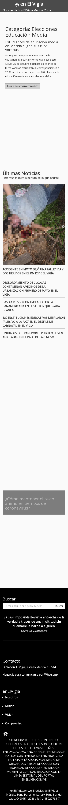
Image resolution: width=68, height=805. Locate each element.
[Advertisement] (34, 133)
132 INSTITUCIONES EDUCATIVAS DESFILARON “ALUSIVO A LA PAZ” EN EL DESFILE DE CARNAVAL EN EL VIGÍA (34, 322)
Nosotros (11, 697)
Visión (9, 715)
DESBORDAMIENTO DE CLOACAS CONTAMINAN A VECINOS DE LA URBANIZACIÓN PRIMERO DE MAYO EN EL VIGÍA (30, 288)
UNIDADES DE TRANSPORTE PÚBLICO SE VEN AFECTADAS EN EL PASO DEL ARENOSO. (33, 335)
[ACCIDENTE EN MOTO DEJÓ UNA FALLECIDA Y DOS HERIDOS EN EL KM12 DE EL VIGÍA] (34, 224)
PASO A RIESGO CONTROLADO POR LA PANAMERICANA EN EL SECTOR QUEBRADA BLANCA (31, 306)
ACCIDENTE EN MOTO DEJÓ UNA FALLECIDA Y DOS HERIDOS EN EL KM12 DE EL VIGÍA (33, 271)
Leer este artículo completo (22, 86)
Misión (9, 706)
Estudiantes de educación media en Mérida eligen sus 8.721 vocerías (31, 46)
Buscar (59, 606)
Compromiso (13, 723)
